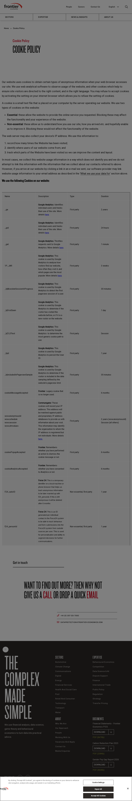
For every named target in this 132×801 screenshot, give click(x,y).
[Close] (128, 788)
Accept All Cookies (98, 796)
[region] (66, 789)
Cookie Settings (98, 782)
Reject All (98, 789)
